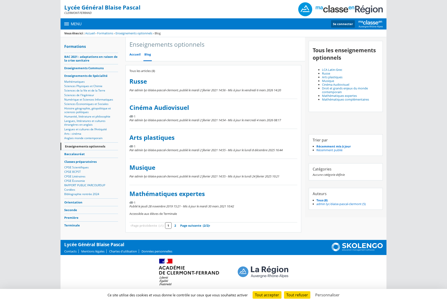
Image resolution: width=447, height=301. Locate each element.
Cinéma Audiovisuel (159, 108)
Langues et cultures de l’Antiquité (85, 129)
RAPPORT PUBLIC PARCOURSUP (84, 185)
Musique (142, 168)
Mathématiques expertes (167, 194)
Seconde (70, 210)
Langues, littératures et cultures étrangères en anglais (84, 123)
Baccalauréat (74, 154)
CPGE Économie (74, 181)
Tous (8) (322, 200)
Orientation (73, 202)
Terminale (72, 225)
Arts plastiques (152, 138)
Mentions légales (93, 251)
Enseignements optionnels (133, 33)
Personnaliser (327, 295)
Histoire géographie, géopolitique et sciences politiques (87, 110)
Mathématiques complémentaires (345, 99)
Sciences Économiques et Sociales (86, 104)
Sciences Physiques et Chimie (83, 86)
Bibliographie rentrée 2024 (81, 194)
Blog (147, 54)
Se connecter (343, 24)
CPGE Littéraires (74, 176)
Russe (138, 81)
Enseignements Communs (84, 68)
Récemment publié (329, 150)
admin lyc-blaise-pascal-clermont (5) (341, 204)
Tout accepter (267, 295)
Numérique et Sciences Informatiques (88, 99)
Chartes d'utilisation (123, 251)
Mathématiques (74, 82)
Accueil (90, 33)
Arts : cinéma (72, 134)
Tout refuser (297, 295)
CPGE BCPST (72, 172)
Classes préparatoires (80, 162)
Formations (105, 33)
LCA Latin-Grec (332, 70)
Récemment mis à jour (333, 146)
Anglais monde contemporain (83, 138)
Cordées (69, 190)
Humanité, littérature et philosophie (87, 116)
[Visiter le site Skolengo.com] (357, 250)
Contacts (70, 251)
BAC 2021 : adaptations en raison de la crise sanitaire (91, 58)
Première (71, 218)
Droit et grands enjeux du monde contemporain (345, 90)
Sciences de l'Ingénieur (79, 95)
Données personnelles (157, 251)
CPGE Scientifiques (76, 167)
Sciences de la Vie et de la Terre (84, 90)
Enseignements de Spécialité (86, 76)
